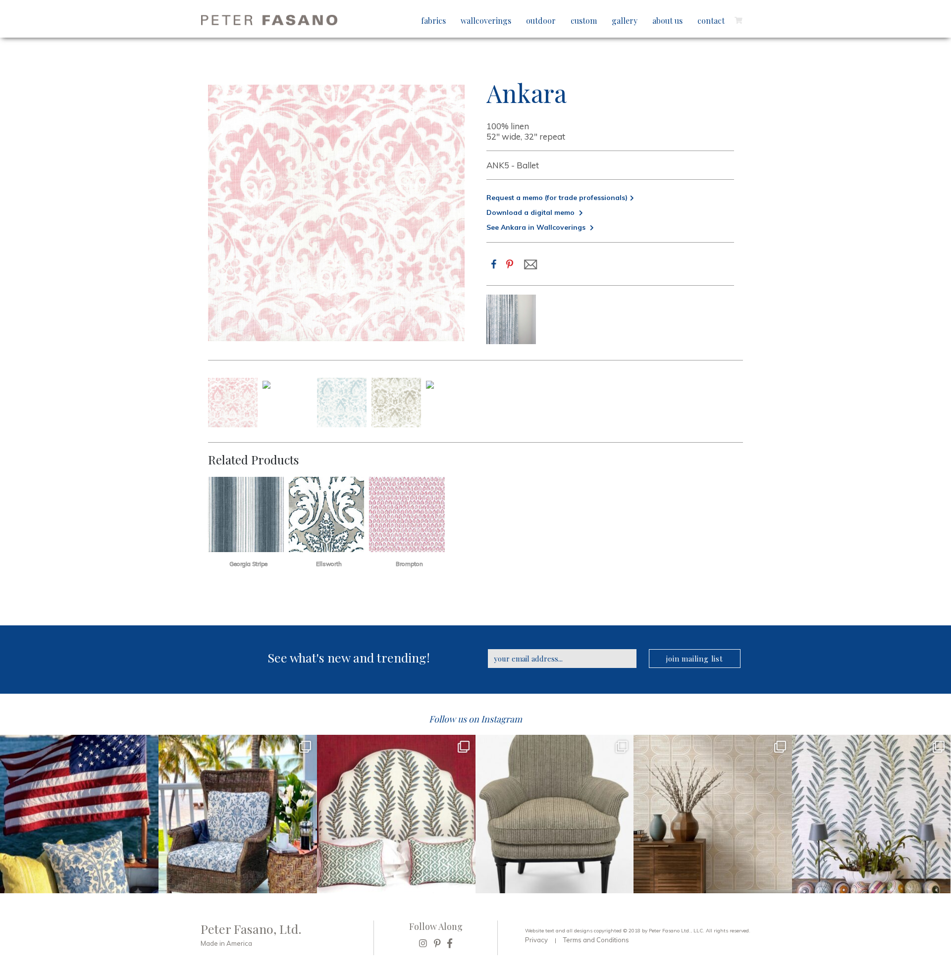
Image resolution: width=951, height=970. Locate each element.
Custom (584, 20)
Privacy (536, 940)
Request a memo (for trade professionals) (557, 197)
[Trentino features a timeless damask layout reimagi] (237, 814)
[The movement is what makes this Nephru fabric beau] (396, 814)
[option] (511, 319)
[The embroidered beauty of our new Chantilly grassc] (713, 814)
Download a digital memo (531, 212)
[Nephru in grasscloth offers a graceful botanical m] (871, 814)
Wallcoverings (486, 20)
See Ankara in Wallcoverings (536, 227)
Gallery (624, 20)
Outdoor (541, 20)
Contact (711, 20)
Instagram (501, 719)
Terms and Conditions (596, 940)
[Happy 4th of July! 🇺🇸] (79, 814)
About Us (667, 20)
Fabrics (433, 20)
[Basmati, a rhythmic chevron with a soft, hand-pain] (555, 814)
